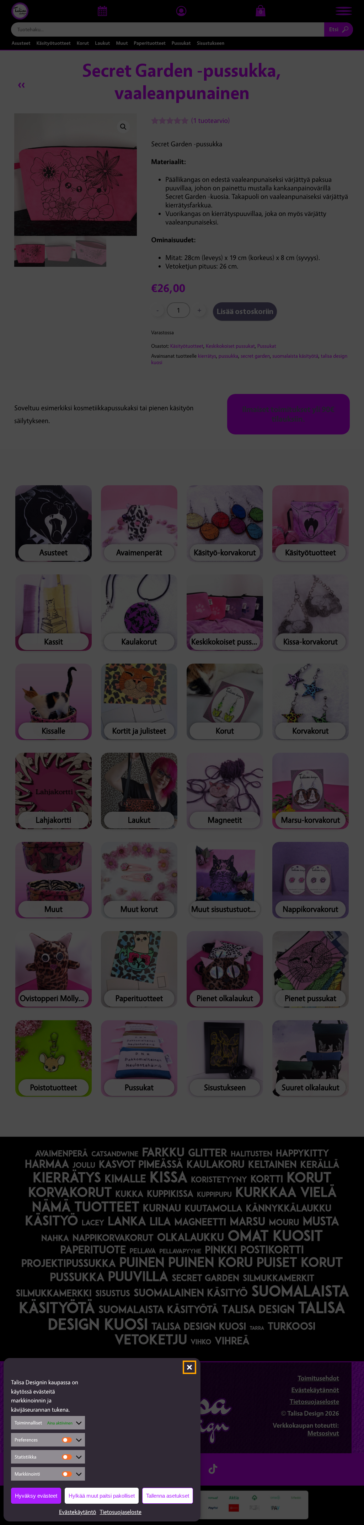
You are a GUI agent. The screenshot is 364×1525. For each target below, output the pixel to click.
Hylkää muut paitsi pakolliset (102, 1496)
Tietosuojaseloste (120, 1511)
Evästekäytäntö (77, 1511)
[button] (189, 1367)
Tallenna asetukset (167, 1496)
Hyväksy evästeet (36, 1496)
